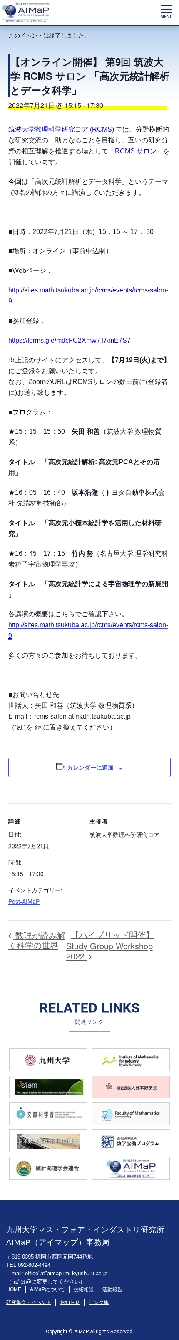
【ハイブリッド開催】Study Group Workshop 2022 (110, 945)
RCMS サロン (136, 151)
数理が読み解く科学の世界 (36, 940)
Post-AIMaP (24, 901)
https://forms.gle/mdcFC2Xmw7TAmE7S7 (69, 340)
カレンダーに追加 (90, 767)
